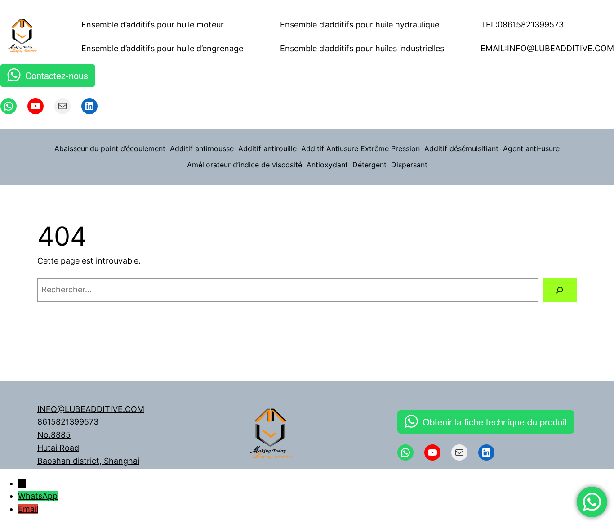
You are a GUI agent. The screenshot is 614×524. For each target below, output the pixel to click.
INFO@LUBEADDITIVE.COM (90, 409)
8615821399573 (67, 421)
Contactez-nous (56, 75)
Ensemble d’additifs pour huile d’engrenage (162, 48)
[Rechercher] (560, 290)
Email (28, 509)
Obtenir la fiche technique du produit (495, 421)
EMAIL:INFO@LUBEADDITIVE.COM (547, 48)
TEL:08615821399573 (522, 24)
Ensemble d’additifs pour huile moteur (152, 24)
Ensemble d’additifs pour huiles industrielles (362, 48)
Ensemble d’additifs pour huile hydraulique (359, 24)
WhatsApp (38, 496)
